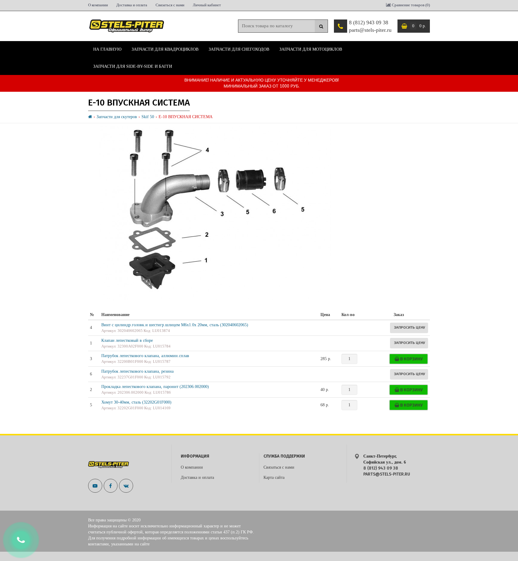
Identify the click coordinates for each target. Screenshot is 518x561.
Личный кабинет (207, 5)
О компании (98, 5)
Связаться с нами (170, 5)
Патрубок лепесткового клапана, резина (137, 371)
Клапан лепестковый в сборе (127, 340)
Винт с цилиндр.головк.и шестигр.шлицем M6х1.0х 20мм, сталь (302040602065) (174, 325)
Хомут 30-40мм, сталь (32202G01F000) (136, 402)
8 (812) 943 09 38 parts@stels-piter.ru (370, 26)
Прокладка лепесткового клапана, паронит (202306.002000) (155, 386)
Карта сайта (273, 477)
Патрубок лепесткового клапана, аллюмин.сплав (145, 356)
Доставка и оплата (131, 5)
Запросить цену (409, 327)
